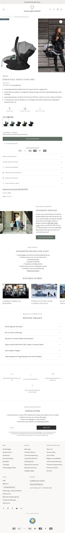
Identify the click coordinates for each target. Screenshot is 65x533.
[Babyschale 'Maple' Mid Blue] (12, 122)
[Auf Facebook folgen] (3, 508)
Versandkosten (16, 85)
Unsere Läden (51, 452)
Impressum (6, 503)
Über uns (50, 449)
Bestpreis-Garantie (33, 271)
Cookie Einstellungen (9, 500)
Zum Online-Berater (45, 237)
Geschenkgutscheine (9, 468)
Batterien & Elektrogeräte (11, 497)
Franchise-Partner (52, 468)
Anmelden (46, 427)
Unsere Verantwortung (54, 461)
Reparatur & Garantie (31, 465)
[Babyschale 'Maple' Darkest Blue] (31, 122)
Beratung (27, 449)
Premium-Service (29, 452)
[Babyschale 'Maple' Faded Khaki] (25, 122)
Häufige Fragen (29, 471)
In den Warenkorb (32, 139)
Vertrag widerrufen (9, 487)
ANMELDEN (46, 525)
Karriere (49, 471)
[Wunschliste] (58, 9)
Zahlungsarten (29, 461)
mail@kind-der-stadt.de (37, 481)
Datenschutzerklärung (43, 435)
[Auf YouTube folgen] (17, 508)
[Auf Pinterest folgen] (12, 508)
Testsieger (6, 465)
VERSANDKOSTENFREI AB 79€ (32, 2)
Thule (5, 76)
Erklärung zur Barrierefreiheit (12, 491)
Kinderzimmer (7, 452)
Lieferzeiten (9, 134)
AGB (4, 481)
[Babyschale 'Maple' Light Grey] (6, 122)
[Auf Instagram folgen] (8, 508)
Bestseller (6, 461)
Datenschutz (7, 494)
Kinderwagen (7, 449)
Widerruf (5, 484)
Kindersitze (6, 455)
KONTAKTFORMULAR (36, 484)
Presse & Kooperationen (54, 465)
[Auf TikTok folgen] (21, 508)
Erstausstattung (8, 458)
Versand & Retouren (30, 458)
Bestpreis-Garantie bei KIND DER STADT (15, 189)
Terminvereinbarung (31, 455)
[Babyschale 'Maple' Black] (18, 122)
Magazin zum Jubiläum (54, 458)
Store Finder (51, 455)
